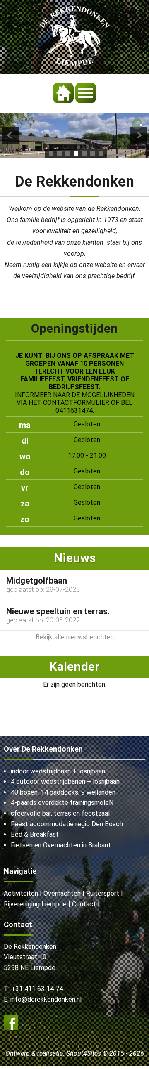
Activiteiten (21, 893)
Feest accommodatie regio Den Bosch (67, 824)
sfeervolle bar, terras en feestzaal (60, 813)
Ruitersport (102, 893)
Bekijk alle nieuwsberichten (75, 637)
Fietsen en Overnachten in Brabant (61, 845)
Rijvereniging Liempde (35, 904)
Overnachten (62, 893)
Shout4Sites (83, 1053)
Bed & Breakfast (35, 834)
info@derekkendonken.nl (46, 999)
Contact (84, 904)
